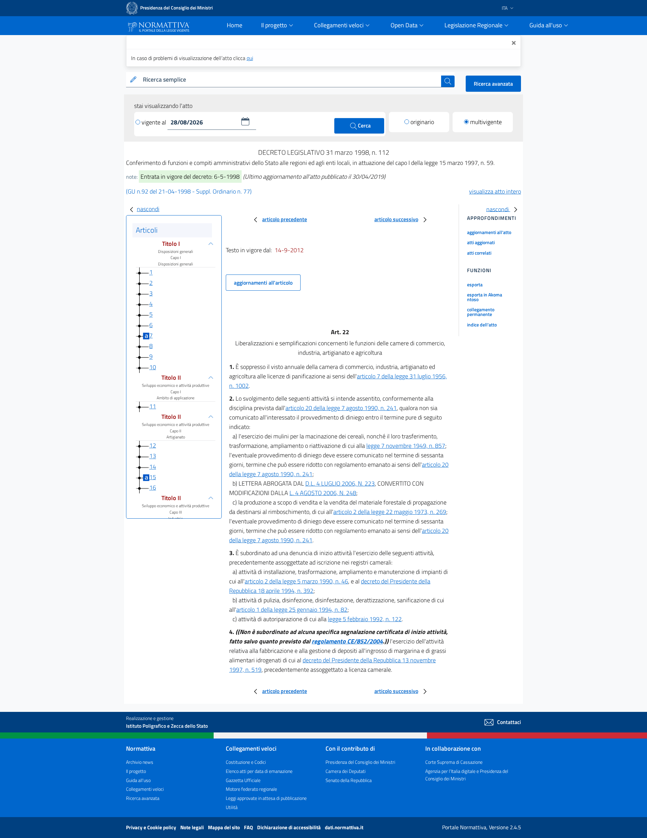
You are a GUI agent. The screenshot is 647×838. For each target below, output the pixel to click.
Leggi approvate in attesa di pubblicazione (266, 798)
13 (152, 456)
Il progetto (136, 771)
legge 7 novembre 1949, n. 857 (405, 445)
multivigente (486, 121)
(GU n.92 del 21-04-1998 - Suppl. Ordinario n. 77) (189, 191)
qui (250, 58)
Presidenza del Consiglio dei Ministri (360, 761)
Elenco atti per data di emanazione (259, 771)
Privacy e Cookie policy (151, 827)
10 (152, 367)
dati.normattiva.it (344, 827)
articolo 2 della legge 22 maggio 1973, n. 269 (389, 511)
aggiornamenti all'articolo (263, 283)
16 (152, 487)
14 (152, 466)
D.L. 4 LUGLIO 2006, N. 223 (340, 483)
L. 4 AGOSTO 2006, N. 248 (322, 492)
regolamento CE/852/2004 (347, 641)
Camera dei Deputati (346, 771)
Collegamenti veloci (145, 788)
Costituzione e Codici (246, 761)
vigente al (154, 122)
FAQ (249, 827)
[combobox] (290, 79)
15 (152, 477)
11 (152, 406)
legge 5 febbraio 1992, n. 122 (365, 619)
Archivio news (139, 761)
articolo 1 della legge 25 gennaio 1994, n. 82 (291, 609)
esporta (475, 284)
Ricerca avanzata (493, 84)
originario (422, 121)
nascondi (148, 208)
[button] (245, 121)
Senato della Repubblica (349, 780)
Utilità (232, 807)
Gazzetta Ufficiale (243, 780)
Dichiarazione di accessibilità (289, 827)
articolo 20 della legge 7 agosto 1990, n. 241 (341, 407)
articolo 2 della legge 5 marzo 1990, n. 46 (296, 581)
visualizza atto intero (495, 191)
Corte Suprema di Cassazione (454, 761)
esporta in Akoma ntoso (484, 297)
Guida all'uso (138, 780)
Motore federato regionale (251, 788)
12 (152, 445)
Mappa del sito (224, 827)
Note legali (192, 827)
